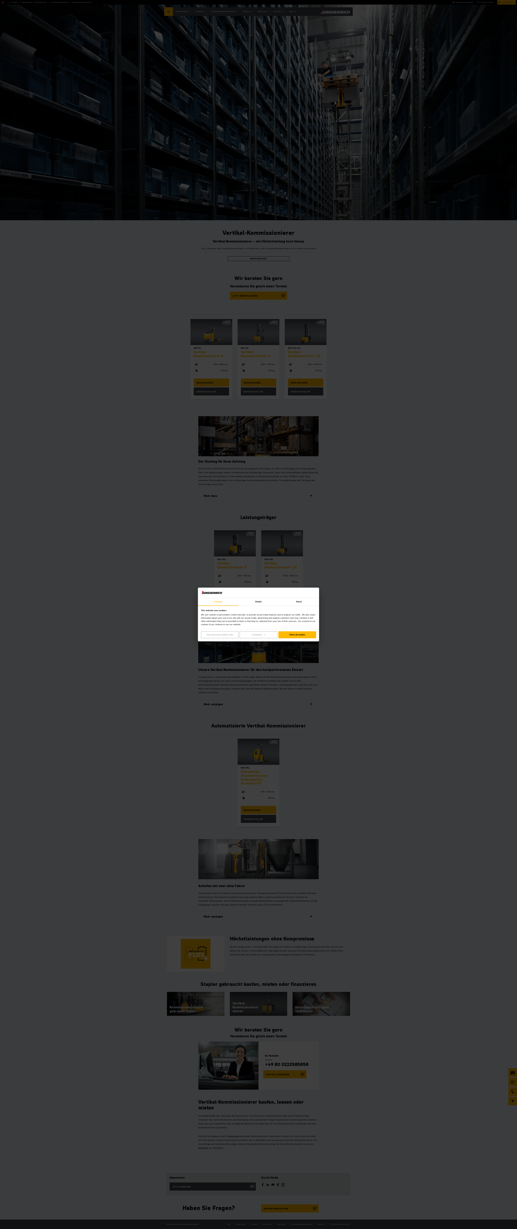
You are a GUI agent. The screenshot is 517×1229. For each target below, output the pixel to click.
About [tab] (299, 601)
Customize (257, 635)
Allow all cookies (297, 635)
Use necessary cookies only (220, 635)
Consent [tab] (218, 601)
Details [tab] (258, 601)
